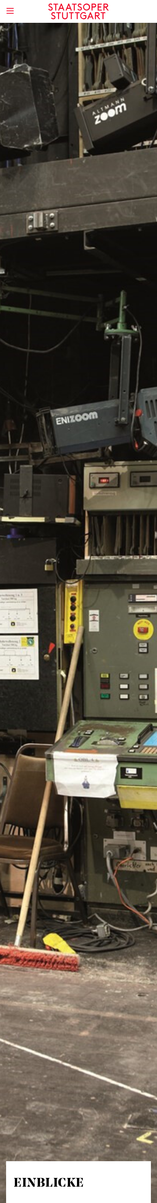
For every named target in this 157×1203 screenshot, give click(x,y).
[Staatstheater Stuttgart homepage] (78, 11)
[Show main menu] (10, 11)
